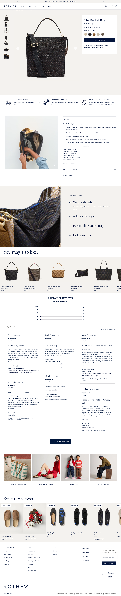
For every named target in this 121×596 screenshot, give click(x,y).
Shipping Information (34, 557)
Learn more (98, 47)
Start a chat (85, 548)
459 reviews (97, 27)
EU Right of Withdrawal (110, 593)
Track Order (85, 552)
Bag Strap (86, 146)
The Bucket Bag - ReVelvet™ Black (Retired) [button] (98, 379)
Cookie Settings (98, 593)
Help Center (31, 551)
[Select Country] (106, 6)
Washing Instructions (34, 561)
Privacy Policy (79, 593)
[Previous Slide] (18, 1)
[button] (21, 6)
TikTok (110, 577)
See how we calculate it (104, 104)
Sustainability (7, 554)
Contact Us (85, 560)
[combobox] (108, 329)
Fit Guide (30, 564)
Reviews (6, 564)
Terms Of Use (88, 593)
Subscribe (108, 563)
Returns (30, 554)
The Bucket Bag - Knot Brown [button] (61, 367)
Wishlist (55, 554)
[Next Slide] (103, 1)
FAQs (29, 567)
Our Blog (6, 561)
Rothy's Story (8, 557)
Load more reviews (60, 441)
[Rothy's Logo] (10, 6)
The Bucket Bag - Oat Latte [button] (60, 399)
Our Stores (7, 551)
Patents (71, 593)
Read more (11, 362)
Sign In (55, 551)
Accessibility (32, 571)
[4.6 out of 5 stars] (88, 27)
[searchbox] (20, 327)
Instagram (111, 573)
